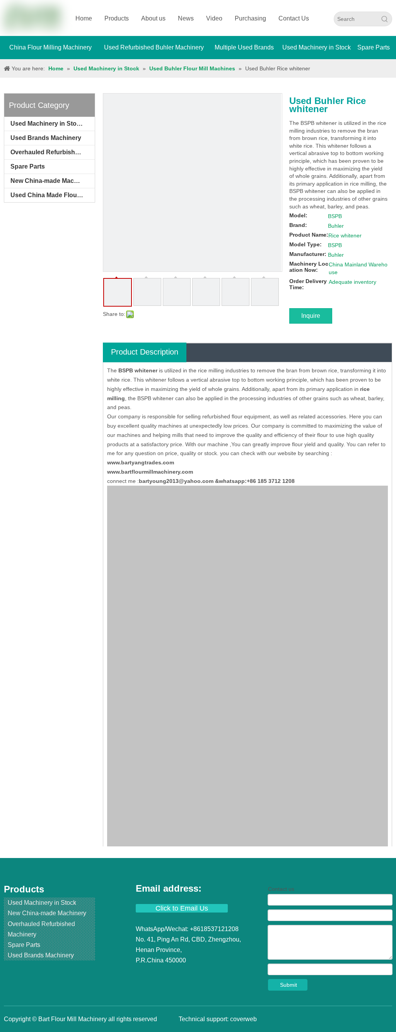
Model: (298, 215)
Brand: (298, 225)
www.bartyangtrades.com (140, 462)
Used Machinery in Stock (47, 123)
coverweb (243, 1019)
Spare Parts (27, 166)
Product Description (144, 352)
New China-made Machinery (51, 180)
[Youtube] (184, 975)
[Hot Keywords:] (385, 19)
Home (83, 18)
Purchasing (250, 18)
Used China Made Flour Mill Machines (52, 195)
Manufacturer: (307, 254)
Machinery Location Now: (308, 267)
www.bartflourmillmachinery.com (150, 472)
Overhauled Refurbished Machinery (52, 152)
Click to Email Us (181, 908)
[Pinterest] (211, 975)
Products (116, 18)
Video (214, 18)
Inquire (310, 315)
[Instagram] (198, 975)
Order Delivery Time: (308, 284)
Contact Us (293, 18)
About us (153, 18)
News (186, 18)
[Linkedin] (157, 975)
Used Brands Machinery (45, 138)
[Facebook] (143, 975)
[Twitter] (171, 975)
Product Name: (308, 235)
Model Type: (305, 244)
